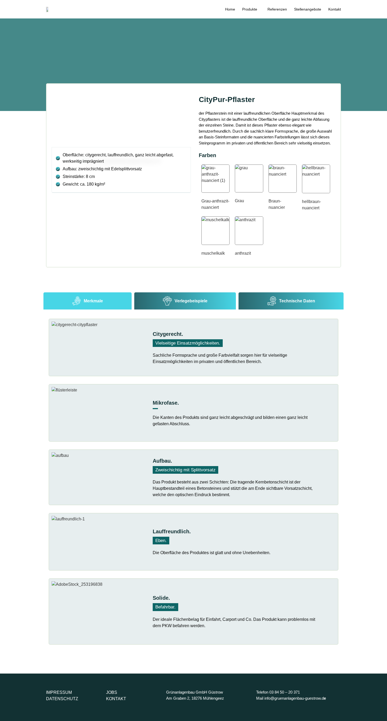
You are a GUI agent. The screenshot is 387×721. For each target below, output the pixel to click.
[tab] (87, 300)
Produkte (249, 9)
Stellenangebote (307, 9)
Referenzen (277, 9)
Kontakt (334, 9)
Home (230, 9)
